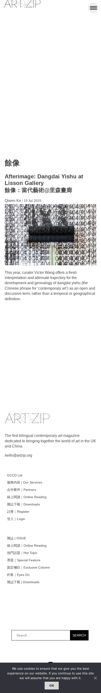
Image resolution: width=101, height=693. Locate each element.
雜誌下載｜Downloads (23, 504)
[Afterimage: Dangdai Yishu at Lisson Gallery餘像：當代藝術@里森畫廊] (50, 264)
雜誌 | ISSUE (16, 538)
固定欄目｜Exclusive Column (28, 567)
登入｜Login (16, 519)
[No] (95, 678)
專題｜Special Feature (23, 560)
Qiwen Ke (13, 201)
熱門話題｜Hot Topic (22, 553)
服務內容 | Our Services (24, 482)
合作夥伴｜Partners (21, 490)
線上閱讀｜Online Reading (27, 497)
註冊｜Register (18, 511)
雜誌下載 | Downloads (23, 582)
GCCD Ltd (14, 475)
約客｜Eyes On (18, 575)
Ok (51, 685)
